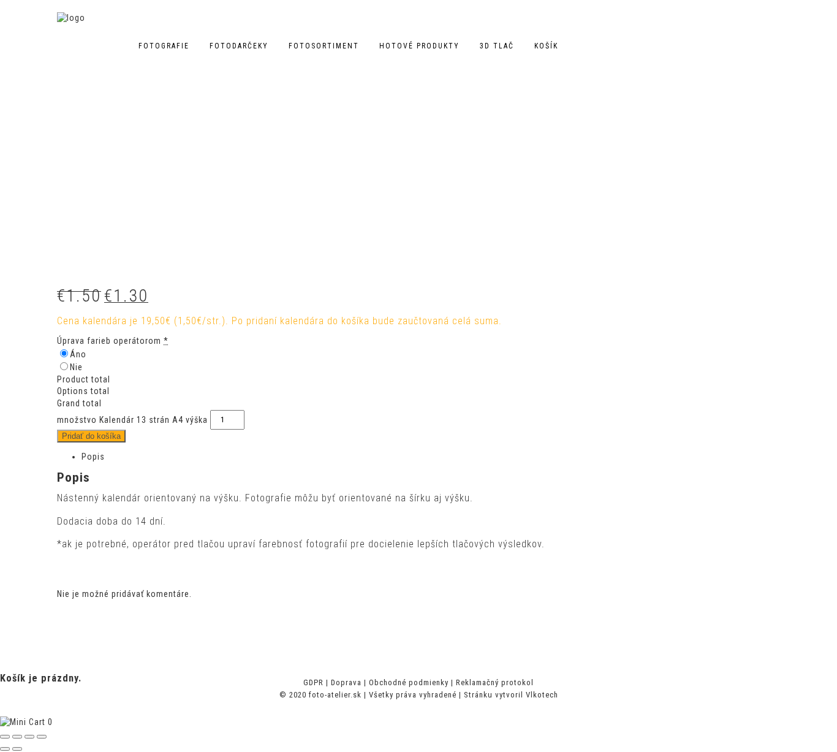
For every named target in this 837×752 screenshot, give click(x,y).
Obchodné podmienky (409, 682)
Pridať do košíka (91, 436)
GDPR (313, 682)
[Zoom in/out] (42, 737)
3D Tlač (497, 46)
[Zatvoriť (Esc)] (5, 737)
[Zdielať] (17, 737)
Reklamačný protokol (495, 682)
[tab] (430, 457)
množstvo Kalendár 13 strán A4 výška (132, 419)
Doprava (346, 682)
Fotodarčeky (239, 46)
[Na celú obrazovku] (29, 737)
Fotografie (163, 46)
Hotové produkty (419, 46)
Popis (93, 456)
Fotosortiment (324, 46)
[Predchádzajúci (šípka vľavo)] (5, 749)
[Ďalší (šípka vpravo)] (17, 749)
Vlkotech (542, 694)
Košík (546, 46)
